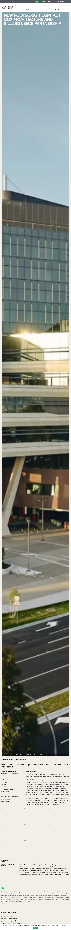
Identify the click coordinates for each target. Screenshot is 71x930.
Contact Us (55, 9)
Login (43, 1)
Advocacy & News (64, 6)
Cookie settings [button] (63, 925)
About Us (28, 9)
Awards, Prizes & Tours (51, 6)
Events (42, 6)
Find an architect (59, 1)
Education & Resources (33, 6)
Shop (49, 1)
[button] (68, 2)
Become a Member (20, 6)
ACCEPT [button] (35, 927)
